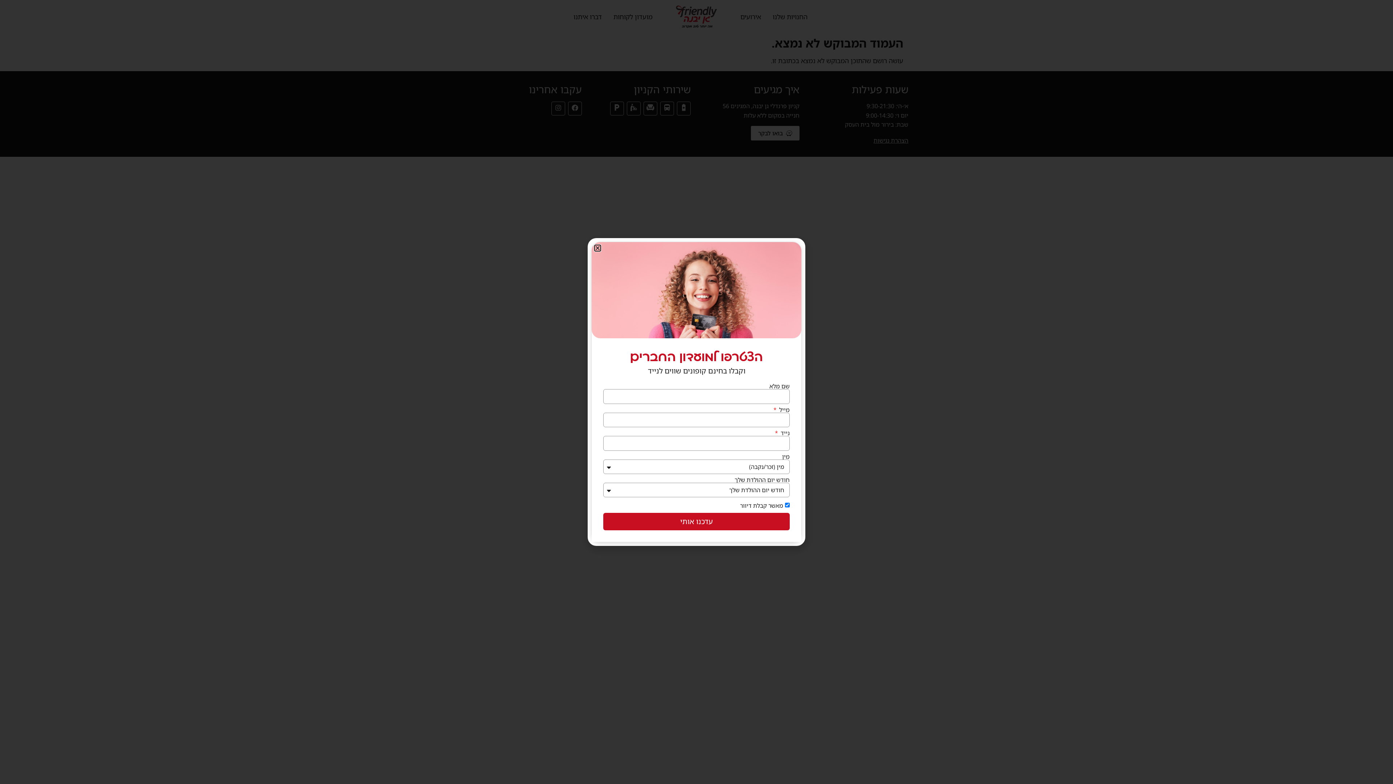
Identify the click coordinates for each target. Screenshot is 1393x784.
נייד (784, 433)
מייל (784, 410)
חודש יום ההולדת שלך (762, 480)
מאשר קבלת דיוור (761, 506)
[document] (696, 392)
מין (786, 457)
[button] (597, 248)
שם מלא (779, 386)
